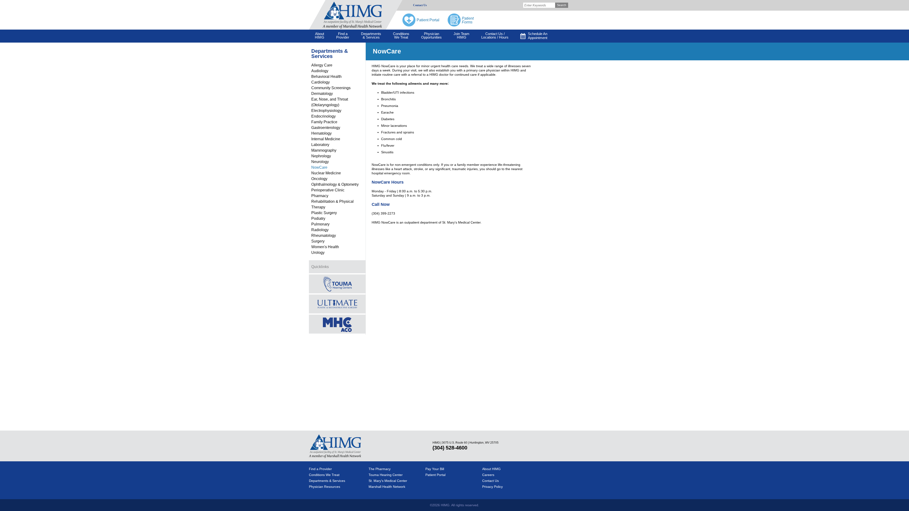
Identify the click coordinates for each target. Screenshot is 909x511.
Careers (488, 475)
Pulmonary (320, 224)
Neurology (320, 162)
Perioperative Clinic (327, 190)
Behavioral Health (326, 77)
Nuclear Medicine (326, 173)
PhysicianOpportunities (431, 35)
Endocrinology (323, 116)
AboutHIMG (319, 35)
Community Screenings (331, 88)
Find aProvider (342, 35)
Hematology (321, 133)
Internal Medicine (325, 139)
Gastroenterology (325, 128)
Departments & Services (327, 481)
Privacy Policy (492, 487)
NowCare (319, 167)
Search (561, 5)
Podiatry (318, 218)
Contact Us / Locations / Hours (494, 35)
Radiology (320, 230)
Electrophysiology (326, 111)
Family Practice (324, 122)
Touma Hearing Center (386, 475)
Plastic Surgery (324, 213)
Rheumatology (323, 235)
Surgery (318, 241)
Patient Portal (435, 475)
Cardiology (320, 82)
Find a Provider (320, 469)
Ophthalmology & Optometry (335, 184)
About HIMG (491, 469)
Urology (318, 253)
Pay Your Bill (434, 469)
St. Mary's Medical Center (388, 481)
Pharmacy (319, 196)
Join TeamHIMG (461, 35)
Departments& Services (371, 35)
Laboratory (320, 145)
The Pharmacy (380, 469)
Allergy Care (321, 65)
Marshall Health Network (387, 487)
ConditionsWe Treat (401, 35)
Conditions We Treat (324, 475)
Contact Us (420, 5)
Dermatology (322, 94)
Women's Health (325, 247)
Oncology (319, 179)
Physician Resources (324, 487)
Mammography (323, 150)
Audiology (319, 71)
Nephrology (321, 156)
